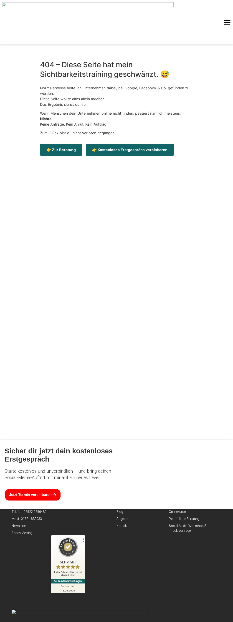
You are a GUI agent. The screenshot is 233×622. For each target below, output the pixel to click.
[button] (227, 22)
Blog (119, 512)
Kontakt (122, 526)
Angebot (122, 519)
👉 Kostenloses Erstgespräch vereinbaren (129, 149)
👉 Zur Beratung (61, 149)
